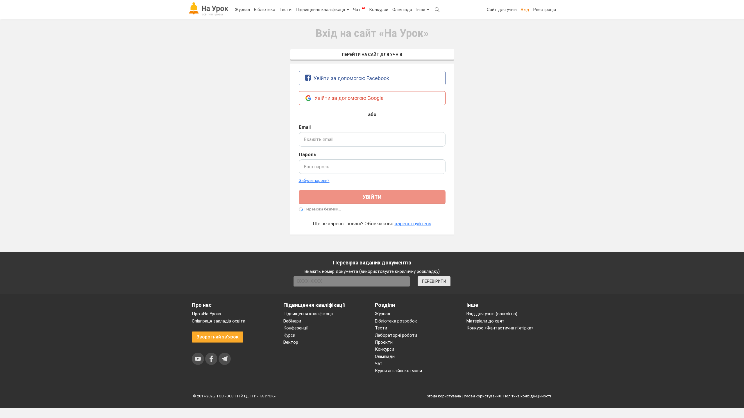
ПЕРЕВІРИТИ (434, 281)
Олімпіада (402, 9)
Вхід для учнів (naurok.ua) (491, 313)
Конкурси (378, 9)
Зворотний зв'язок (217, 337)
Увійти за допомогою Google (348, 98)
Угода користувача (444, 396)
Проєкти (384, 342)
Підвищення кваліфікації (321, 9)
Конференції (295, 328)
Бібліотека (264, 9)
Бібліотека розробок (396, 321)
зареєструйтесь (413, 223)
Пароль (307, 154)
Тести (285, 9)
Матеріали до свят (485, 321)
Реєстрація (544, 9)
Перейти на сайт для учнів (372, 54)
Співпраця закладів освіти (218, 321)
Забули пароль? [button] (314, 180)
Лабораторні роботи (396, 335)
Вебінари (292, 321)
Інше (421, 9)
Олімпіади (385, 356)
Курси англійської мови (398, 370)
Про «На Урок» (206, 313)
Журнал (242, 9)
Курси (289, 335)
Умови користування (482, 396)
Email (305, 127)
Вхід (525, 9)
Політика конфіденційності (527, 396)
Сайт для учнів (502, 9)
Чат (359, 9)
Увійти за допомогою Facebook (350, 78)
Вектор (290, 342)
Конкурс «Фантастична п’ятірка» (499, 328)
